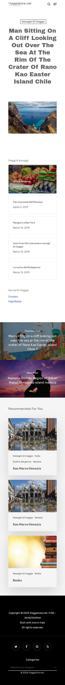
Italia (37, 456)
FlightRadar (15, 301)
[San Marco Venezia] (32, 446)
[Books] (32, 561)
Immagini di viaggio (33, 21)
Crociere (13, 296)
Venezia (37, 461)
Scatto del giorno (22, 461)
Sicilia (38, 573)
